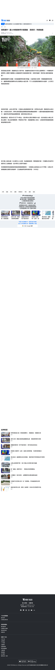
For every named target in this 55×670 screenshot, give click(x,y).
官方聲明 (3, 654)
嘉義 (15, 191)
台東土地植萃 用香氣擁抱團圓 (27, 197)
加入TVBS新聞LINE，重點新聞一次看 (27, 223)
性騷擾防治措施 (4, 628)
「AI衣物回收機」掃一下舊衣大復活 (27, 208)
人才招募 (3, 642)
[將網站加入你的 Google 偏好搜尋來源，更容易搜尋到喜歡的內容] (27, 226)
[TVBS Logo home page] (5, 20)
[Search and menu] (52, 20)
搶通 (34, 191)
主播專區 (3, 644)
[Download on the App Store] (23, 661)
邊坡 (30, 191)
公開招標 (3, 650)
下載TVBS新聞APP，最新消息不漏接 (27, 222)
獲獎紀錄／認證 (4, 656)
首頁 (2, 26)
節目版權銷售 (4, 648)
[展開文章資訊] (52, 33)
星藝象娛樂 (3, 646)
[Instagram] (29, 610)
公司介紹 (3, 639)
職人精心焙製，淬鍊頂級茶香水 (27, 199)
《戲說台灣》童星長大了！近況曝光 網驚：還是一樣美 (17, 24)
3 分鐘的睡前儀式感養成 (27, 201)
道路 (7, 191)
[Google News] (34, 610)
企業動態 (3, 641)
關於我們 (3, 617)
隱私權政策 (3, 626)
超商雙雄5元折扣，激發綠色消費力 (27, 205)
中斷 (25, 191)
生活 (5, 26)
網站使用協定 (4, 630)
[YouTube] (31, 610)
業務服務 (3, 652)
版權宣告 (3, 632)
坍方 (11, 191)
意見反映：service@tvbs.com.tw (27, 605)
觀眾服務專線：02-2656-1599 (27, 606)
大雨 (3, 191)
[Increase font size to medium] (47, 20)
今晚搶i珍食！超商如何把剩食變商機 (27, 206)
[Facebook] (20, 610)
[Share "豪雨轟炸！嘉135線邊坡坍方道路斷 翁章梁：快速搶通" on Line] (49, 20)
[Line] (23, 610)
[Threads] (26, 610)
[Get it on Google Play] (32, 661)
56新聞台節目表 (4, 619)
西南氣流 (20, 191)
